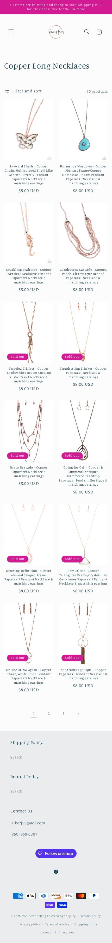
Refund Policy (24, 776)
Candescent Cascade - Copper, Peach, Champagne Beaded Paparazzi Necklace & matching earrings (83, 276)
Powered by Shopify (61, 916)
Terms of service (57, 924)
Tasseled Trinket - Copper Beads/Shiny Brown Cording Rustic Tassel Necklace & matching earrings (29, 375)
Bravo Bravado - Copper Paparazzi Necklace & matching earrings (28, 471)
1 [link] (34, 713)
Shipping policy (86, 924)
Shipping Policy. (26, 742)
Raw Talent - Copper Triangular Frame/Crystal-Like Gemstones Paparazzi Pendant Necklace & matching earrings (83, 577)
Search (16, 757)
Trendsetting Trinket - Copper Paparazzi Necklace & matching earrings (83, 373)
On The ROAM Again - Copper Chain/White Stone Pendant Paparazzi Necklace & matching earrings (28, 676)
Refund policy (90, 916)
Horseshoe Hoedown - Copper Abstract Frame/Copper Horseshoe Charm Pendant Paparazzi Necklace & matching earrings (83, 174)
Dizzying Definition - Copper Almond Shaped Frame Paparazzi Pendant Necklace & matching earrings (28, 577)
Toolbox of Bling (34, 916)
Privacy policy (30, 924)
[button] (11, 32)
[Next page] (78, 714)
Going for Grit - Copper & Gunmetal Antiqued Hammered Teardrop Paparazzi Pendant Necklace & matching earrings (83, 475)
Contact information (58, 932)
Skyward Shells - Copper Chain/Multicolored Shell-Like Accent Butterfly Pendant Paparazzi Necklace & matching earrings (29, 174)
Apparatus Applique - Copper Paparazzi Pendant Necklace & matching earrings (83, 674)
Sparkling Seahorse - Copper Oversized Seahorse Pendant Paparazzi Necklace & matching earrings (28, 276)
